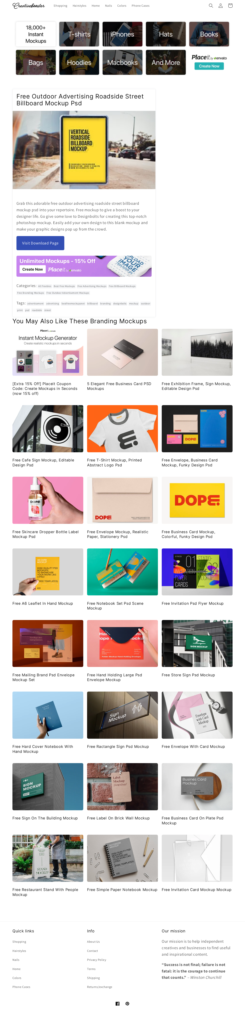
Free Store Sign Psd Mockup (188, 675)
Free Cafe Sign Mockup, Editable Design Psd (43, 462)
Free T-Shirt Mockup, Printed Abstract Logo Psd (114, 462)
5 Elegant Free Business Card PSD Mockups (119, 386)
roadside (37, 310)
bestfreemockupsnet (73, 303)
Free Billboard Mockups (122, 286)
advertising (52, 303)
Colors (16, 978)
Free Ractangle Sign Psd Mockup (118, 746)
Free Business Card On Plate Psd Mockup (192, 820)
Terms (91, 969)
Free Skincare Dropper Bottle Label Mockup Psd (45, 534)
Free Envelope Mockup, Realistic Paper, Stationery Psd (117, 534)
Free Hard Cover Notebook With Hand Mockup (42, 749)
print (20, 310)
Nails (15, 960)
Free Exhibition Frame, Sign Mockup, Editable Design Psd (196, 386)
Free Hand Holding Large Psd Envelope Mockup (114, 677)
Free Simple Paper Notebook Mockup (122, 889)
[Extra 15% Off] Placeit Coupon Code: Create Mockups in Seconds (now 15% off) (44, 388)
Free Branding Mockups (30, 292)
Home (16, 969)
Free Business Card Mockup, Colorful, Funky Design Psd (188, 534)
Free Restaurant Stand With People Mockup (45, 892)
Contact (92, 951)
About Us (93, 942)
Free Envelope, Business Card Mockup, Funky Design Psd (190, 462)
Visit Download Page (40, 243)
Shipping (93, 978)
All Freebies (44, 286)
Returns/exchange (99, 987)
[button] (211, 5)
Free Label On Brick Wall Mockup (118, 818)
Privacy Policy (96, 960)
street (47, 310)
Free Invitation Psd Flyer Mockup (193, 603)
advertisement (35, 303)
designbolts (120, 303)
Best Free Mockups (64, 286)
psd (27, 310)
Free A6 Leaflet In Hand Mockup (42, 603)
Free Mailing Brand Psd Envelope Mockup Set (43, 677)
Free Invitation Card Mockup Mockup (196, 889)
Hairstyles (19, 951)
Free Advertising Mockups (92, 286)
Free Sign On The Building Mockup (45, 818)
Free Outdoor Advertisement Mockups (68, 292)
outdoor (145, 303)
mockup (133, 303)
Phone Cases (21, 987)
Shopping (19, 942)
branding (105, 303)
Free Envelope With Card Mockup (193, 746)
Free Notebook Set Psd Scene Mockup (115, 605)
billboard (92, 303)
